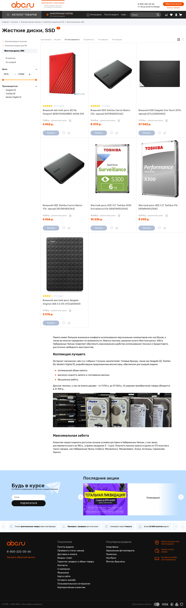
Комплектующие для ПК (16, 46)
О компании (63, 569)
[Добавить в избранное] (64, 133)
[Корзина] (181, 15)
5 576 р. (48, 314)
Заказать (51, 133)
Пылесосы (111, 554)
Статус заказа (173, 8)
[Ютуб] (20, 570)
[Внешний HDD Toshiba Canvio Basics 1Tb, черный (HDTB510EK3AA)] (64, 169)
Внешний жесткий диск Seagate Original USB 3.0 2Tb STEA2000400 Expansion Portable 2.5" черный (61, 302)
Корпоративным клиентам (71, 587)
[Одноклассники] (15, 570)
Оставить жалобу (66, 580)
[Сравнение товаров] (166, 15)
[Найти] (158, 14)
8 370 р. (96, 124)
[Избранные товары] (171, 15)
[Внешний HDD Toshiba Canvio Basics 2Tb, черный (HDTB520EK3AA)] (112, 74)
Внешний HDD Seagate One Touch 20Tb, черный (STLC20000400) (160, 112)
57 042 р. (144, 124)
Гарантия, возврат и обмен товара (75, 561)
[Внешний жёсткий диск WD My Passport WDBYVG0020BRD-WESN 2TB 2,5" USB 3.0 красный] (64, 74)
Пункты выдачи (111, 14)
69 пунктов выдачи (57, 16)
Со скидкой (11, 62)
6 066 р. (48, 219)
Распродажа (96, 14)
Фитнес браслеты (115, 561)
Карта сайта (63, 576)
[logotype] (22, 5)
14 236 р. (97, 219)
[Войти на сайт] (176, 14)
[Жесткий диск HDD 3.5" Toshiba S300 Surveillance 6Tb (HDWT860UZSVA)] (112, 169)
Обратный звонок (173, 4)
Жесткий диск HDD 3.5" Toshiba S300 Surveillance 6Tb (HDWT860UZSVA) (111, 207)
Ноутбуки (111, 558)
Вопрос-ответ (64, 558)
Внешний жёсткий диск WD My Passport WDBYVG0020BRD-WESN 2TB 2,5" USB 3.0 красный (63, 112)
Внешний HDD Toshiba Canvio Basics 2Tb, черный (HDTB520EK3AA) (110, 112)
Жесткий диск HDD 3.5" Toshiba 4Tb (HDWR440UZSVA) (158, 207)
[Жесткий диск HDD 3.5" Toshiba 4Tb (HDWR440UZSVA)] (160, 169)
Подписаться (28, 503)
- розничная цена (54, 120)
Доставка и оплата (67, 554)
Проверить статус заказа (70, 550)
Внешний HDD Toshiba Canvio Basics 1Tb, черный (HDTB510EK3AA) (62, 207)
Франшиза (63, 572)
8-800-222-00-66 (146, 4)
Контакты (62, 565)
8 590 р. (144, 219)
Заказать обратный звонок (21, 557)
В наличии (11, 58)
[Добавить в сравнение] (69, 133)
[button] (80, 497)
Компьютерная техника (16, 41)
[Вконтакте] (9, 570)
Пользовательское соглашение (73, 583)
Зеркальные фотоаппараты (120, 550)
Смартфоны (112, 547)
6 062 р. (48, 124)
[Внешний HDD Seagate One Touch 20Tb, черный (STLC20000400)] (160, 74)
